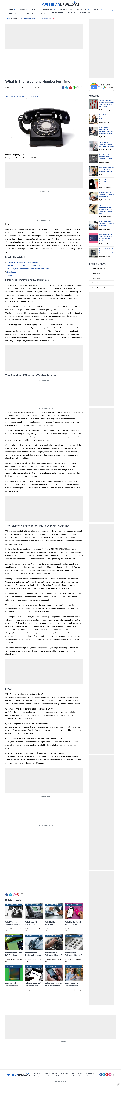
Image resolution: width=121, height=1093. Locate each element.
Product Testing (77, 1073)
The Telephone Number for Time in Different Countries (29, 269)
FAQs (9, 275)
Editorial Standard (51, 1073)
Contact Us (76, 1076)
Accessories (48, 9)
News (42, 13)
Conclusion (11, 272)
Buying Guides (66, 9)
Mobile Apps (96, 273)
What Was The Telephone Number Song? (13, 924)
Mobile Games (96, 278)
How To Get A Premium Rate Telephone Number (105, 157)
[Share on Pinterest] (70, 87)
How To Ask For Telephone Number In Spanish (73, 985)
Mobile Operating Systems (100, 288)
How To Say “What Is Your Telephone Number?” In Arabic (106, 169)
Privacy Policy (38, 1076)
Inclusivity (64, 1073)
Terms (50, 1076)
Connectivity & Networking (15, 96)
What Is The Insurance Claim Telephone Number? (53, 924)
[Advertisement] (60, 1087)
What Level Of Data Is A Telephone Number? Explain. (13, 955)
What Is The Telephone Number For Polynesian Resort (106, 144)
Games (22, 9)
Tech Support (57, 13)
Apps (11, 9)
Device (97, 9)
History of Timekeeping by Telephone (22, 262)
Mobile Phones (97, 283)
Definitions (85, 13)
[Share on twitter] (66, 87)
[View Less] (22, 894)
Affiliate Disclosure (62, 1076)
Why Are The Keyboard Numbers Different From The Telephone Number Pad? (105, 209)
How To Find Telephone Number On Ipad (13, 985)
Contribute (90, 1073)
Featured (71, 13)
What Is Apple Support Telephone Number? (105, 182)
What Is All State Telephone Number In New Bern (106, 224)
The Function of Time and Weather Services (25, 266)
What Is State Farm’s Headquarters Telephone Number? (106, 251)
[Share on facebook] (63, 87)
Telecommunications (34, 96)
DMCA (87, 1076)
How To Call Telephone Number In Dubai (106, 117)
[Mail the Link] (81, 87)
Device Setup (14, 13)
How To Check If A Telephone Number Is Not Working (106, 194)
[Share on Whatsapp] (74, 87)
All (96, 13)
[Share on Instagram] (14, 894)
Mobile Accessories (98, 268)
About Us (37, 1073)
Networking (82, 9)
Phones (35, 9)
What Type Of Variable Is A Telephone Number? (33, 924)
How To (30, 13)
